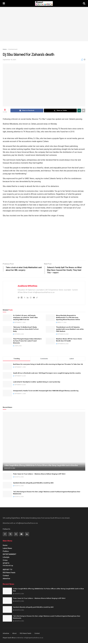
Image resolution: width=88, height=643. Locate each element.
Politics (6, 551)
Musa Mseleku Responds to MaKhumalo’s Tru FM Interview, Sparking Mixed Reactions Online (68, 317)
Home (5, 49)
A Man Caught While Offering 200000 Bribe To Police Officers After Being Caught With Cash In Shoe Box (41, 465)
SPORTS (6, 563)
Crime (5, 560)
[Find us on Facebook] (5, 534)
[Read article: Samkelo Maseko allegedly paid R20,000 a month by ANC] (7, 485)
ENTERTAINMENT (9, 554)
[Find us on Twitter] (10, 534)
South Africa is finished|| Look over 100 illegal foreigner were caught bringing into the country (47, 373)
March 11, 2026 (61, 322)
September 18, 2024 (9, 59)
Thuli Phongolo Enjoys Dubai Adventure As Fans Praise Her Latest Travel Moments (27, 341)
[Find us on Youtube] (21, 534)
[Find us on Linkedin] (27, 534)
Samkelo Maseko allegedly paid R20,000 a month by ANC (33, 483)
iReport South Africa (9, 638)
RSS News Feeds (9, 572)
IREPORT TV (7, 570)
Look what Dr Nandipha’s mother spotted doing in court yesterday (36, 382)
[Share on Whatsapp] (79, 110)
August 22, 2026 (10, 468)
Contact (6, 575)
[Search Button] (84, 3)
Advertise (6, 578)
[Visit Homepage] (44, 3)
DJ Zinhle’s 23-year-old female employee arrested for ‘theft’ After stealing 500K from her (25, 317)
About (14, 633)
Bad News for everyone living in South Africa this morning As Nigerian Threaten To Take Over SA (48, 364)
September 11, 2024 (20, 322)
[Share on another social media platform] (83, 110)
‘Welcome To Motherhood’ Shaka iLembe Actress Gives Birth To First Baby (25, 329)
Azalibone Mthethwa (27, 286)
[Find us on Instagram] (16, 534)
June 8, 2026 (18, 345)
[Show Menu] (4, 3)
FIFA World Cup (8, 565)
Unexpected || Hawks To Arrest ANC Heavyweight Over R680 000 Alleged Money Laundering (45, 391)
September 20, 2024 (63, 343)
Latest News (7, 548)
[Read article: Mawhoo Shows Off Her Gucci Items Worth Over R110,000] (50, 341)
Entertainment (12, 49)
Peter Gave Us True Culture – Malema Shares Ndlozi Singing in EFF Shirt (39, 474)
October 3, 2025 (19, 334)
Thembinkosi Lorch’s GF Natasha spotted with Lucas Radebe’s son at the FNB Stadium (70, 329)
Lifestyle (6, 557)
